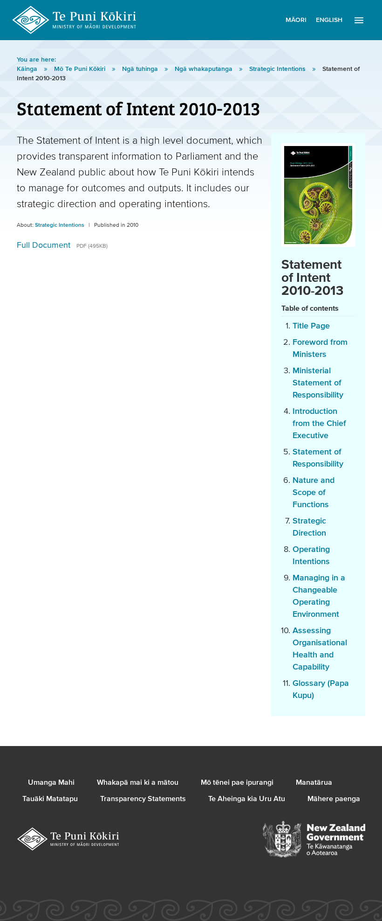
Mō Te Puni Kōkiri (80, 69)
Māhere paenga (333, 798)
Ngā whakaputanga (204, 69)
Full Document (62, 245)
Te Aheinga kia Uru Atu (246, 798)
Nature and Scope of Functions (313, 492)
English (329, 20)
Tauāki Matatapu (50, 798)
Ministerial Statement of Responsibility (318, 383)
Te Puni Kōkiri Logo (74, 20)
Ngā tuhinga (141, 69)
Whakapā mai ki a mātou (137, 782)
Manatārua (314, 782)
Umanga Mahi (51, 782)
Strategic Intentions (278, 69)
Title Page (311, 326)
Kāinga (28, 69)
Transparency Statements (143, 798)
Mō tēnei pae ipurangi (237, 782)
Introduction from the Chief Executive (319, 423)
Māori (296, 20)
